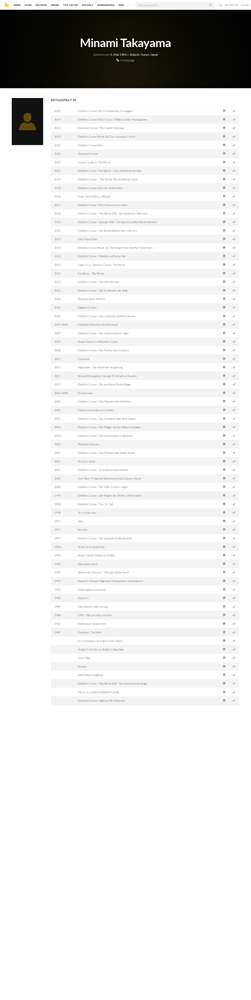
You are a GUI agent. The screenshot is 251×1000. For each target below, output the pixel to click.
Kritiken (41, 5)
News (17, 5)
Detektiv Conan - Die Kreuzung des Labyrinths (105, 435)
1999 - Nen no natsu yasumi (94, 615)
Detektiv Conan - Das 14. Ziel (95, 504)
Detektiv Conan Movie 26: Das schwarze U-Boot (107, 136)
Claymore (83, 359)
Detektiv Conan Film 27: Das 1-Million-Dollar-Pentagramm (112, 119)
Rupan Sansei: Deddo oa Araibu (96, 555)
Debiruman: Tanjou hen (91, 623)
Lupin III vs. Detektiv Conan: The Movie (101, 264)
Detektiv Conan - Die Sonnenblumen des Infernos (107, 230)
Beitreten (231, 5)
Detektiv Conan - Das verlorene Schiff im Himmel (107, 316)
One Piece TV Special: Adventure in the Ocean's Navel (109, 478)
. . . (130, 4)
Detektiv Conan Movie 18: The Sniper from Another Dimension (115, 247)
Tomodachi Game (88, 153)
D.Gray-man (85, 393)
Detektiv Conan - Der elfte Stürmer (99, 281)
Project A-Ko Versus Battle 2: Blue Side (101, 649)
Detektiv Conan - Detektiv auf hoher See (102, 256)
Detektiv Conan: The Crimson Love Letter (103, 205)
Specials (87, 5)
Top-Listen (70, 5)
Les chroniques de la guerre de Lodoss (100, 640)
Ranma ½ (83, 598)
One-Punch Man (87, 239)
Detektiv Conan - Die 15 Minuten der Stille (103, 290)
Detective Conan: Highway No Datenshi (101, 700)
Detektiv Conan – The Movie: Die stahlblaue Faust (107, 179)
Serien (55, 5)
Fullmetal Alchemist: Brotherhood (98, 324)
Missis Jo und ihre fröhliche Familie (98, 692)
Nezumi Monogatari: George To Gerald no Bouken (107, 376)
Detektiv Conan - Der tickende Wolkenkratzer (105, 538)
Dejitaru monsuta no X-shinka (96, 410)
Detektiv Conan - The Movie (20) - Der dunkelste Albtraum (112, 213)
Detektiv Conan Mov (90, 145)
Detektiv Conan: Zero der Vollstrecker (100, 188)
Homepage (127, 60)
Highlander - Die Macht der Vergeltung (100, 367)
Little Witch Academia (90, 675)
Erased (82, 666)
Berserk (82, 529)
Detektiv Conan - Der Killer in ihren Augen (103, 487)
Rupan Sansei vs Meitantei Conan (97, 341)
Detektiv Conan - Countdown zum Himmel (103, 469)
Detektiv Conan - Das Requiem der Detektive (104, 401)
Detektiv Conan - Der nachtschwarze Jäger (103, 333)
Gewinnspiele (106, 5)
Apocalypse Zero (88, 564)
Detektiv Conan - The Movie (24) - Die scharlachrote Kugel (112, 683)
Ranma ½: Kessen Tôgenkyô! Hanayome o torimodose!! (111, 581)
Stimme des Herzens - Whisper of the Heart (103, 572)
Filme (28, 5)
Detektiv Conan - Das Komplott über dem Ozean (107, 418)
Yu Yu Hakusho (87, 512)
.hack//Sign (84, 657)
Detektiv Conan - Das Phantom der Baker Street (106, 452)
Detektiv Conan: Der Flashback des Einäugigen (105, 111)
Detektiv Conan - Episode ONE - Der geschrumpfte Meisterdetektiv (117, 222)
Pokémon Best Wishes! (92, 299)
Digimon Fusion (87, 307)
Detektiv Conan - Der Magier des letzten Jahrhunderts (110, 495)
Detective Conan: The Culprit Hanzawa (101, 128)
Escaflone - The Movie (91, 273)
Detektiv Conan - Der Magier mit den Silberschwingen (109, 427)
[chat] (220, 5)
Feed (121, 5)
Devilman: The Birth (90, 632)
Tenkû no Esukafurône (91, 547)
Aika (80, 521)
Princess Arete (86, 461)
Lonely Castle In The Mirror (94, 162)
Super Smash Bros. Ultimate (94, 196)
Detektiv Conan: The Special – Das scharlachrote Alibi (109, 170)
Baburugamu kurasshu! (92, 589)
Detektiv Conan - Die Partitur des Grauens (103, 350)
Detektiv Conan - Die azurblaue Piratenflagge (104, 384)
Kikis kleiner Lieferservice (93, 606)
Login (245, 5)
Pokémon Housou (88, 444)
